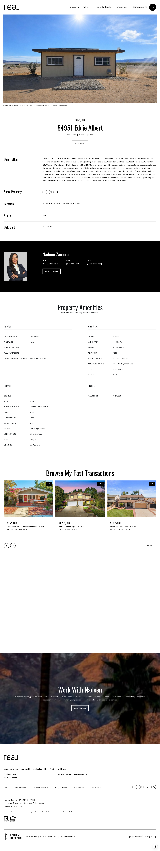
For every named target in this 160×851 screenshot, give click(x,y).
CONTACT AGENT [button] (51, 271)
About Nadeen (20, 788)
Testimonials (79, 788)
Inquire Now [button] (80, 143)
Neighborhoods (104, 7)
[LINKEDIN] (147, 787)
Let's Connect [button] (80, 708)
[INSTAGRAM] (141, 787)
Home (6, 788)
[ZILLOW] (153, 787)
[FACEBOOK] (134, 787)
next (13, 545)
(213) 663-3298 (140, 7)
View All (150, 546)
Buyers (72, 7)
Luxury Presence (67, 836)
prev (6, 545)
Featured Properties (40, 788)
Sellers (86, 7)
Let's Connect (96, 788)
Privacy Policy (149, 836)
